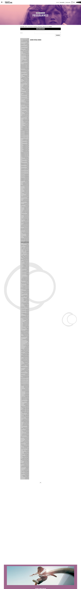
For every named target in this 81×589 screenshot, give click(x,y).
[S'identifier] (57, 2)
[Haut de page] (40, 483)
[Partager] (58, 2)
